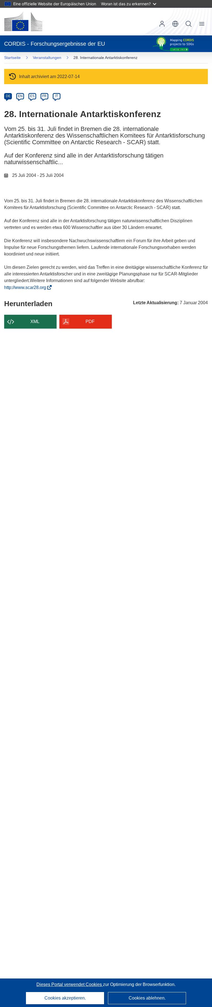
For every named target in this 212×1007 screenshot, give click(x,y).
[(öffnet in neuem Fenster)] (23, 21)
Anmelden (162, 24)
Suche (188, 24)
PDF (90, 321)
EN (20, 96)
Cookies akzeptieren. (65, 998)
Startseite (12, 57)
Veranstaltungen (47, 57)
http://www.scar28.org (26, 287)
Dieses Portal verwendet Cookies (69, 984)
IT (56, 96)
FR (44, 96)
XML (34, 321)
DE (8, 96)
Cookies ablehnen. (147, 998)
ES (32, 96)
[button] (175, 24)
